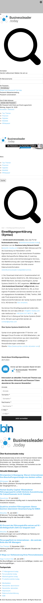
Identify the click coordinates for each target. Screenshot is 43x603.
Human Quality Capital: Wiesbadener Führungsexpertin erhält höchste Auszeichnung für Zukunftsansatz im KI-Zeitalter (21, 492)
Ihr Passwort (4, 85)
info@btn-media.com (32, 311)
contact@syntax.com (9, 322)
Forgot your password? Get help (11, 90)
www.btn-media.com (9, 248)
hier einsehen (22, 303)
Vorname (6, 395)
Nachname (6, 402)
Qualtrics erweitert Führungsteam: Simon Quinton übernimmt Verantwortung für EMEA (20, 507)
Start (3, 228)
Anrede (4, 387)
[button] (21, 224)
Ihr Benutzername (6, 79)
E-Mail (5, 410)
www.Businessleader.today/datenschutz (16, 270)
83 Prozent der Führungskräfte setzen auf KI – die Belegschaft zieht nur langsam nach (20, 526)
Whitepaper (4, 481)
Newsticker (4, 498)
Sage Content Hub (7, 559)
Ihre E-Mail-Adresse (6, 100)
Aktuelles (3, 513)
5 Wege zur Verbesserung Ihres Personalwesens (21, 555)
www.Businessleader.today (29, 243)
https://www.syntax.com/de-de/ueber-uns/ (23, 346)
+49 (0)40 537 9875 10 (25, 313)
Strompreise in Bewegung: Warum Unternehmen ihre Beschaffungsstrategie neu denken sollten (21, 476)
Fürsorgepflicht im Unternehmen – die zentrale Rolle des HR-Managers (20, 541)
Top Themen (4, 546)
